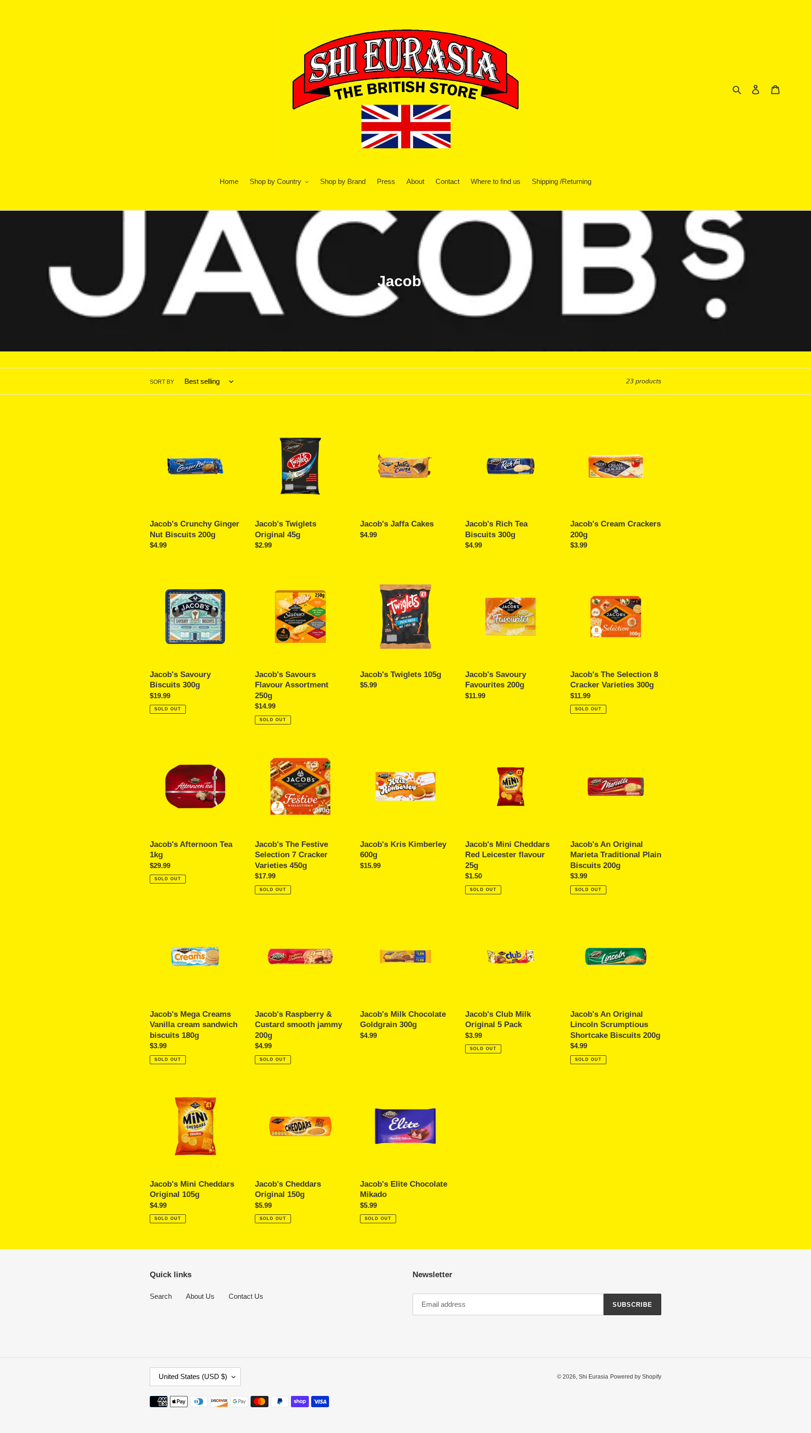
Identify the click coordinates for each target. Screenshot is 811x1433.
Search (161, 1296)
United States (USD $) (193, 1376)
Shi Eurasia (593, 1376)
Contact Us (246, 1296)
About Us (200, 1296)
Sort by (162, 382)
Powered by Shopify (635, 1376)
